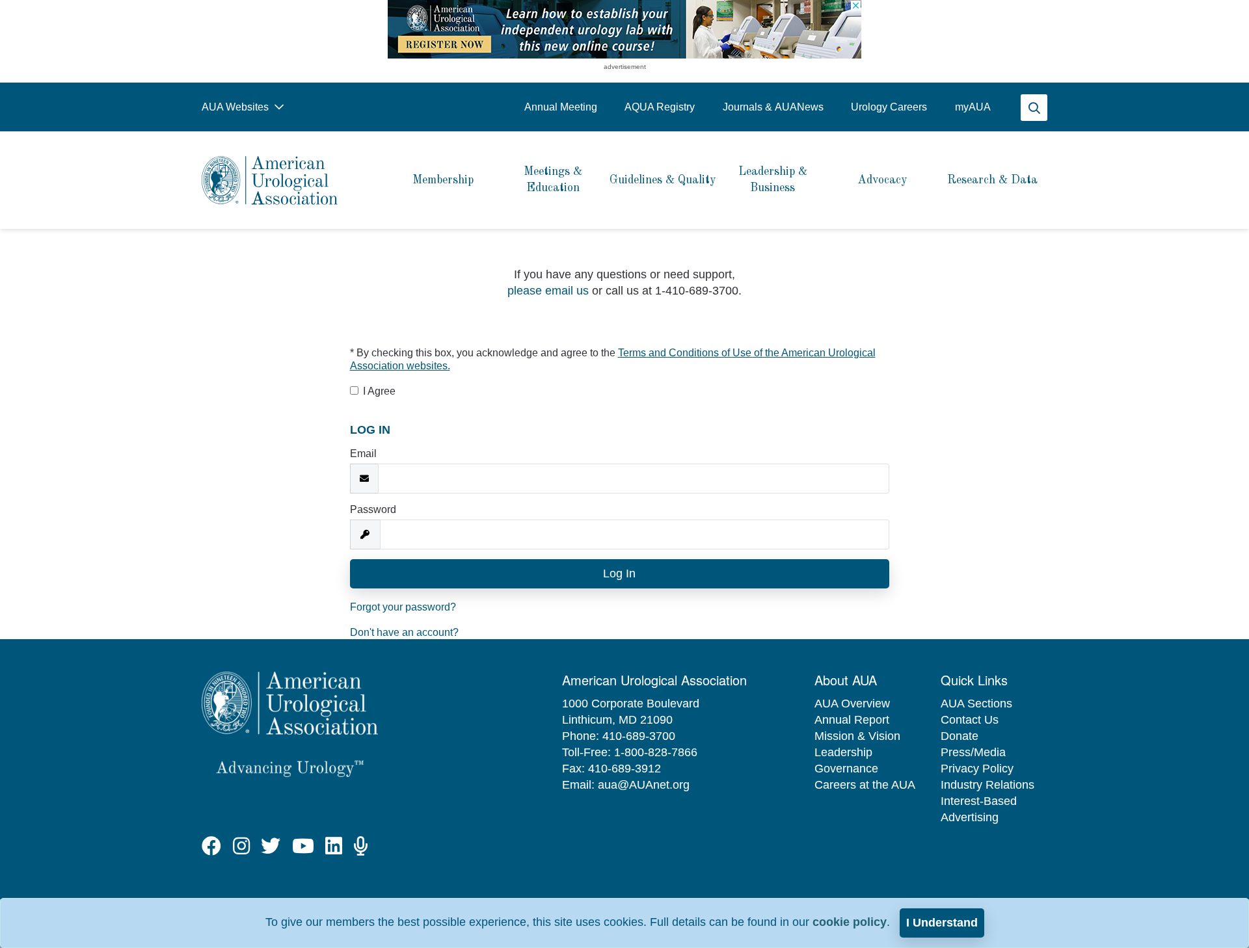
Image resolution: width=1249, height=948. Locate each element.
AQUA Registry (659, 106)
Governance (846, 768)
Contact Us (970, 719)
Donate (959, 736)
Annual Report (851, 719)
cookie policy (850, 921)
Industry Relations (987, 784)
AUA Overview (852, 703)
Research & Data (992, 180)
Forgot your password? (403, 606)
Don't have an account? (404, 632)
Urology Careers (889, 106)
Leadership (843, 752)
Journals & (773, 106)
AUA (973, 106)
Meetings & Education (553, 180)
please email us (548, 290)
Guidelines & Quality (663, 180)
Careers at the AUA (864, 784)
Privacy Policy (977, 768)
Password (373, 509)
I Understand (942, 922)
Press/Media (973, 752)
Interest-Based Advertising (979, 809)
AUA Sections (976, 703)
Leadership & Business (772, 180)
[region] (624, 29)
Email (363, 453)
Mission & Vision (857, 736)
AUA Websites (236, 106)
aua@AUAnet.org (644, 784)
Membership (443, 180)
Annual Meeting (560, 106)
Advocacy (882, 180)
